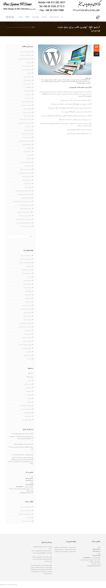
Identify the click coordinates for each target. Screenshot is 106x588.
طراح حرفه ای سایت (27, 183)
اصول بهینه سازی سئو (27, 144)
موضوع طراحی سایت (27, 80)
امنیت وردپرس (28, 126)
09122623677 (19, 487)
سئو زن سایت (28, 62)
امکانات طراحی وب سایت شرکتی (25, 215)
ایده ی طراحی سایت (27, 83)
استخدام (29, 380)
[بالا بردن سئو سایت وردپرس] (65, 60)
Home (33, 27)
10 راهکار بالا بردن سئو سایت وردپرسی (79, 80)
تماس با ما (21, 17)
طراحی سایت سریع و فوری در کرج (24, 194)
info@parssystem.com (26, 493)
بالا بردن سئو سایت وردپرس (80, 87)
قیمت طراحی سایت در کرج (26, 51)
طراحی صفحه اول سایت (26, 101)
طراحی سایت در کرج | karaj (25, 405)
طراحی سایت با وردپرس (26, 133)
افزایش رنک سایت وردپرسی (50, 80)
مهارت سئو (29, 73)
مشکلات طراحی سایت (27, 76)
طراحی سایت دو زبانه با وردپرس (25, 123)
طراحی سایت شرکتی (27, 108)
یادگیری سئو (28, 148)
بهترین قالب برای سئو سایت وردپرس (69, 81)
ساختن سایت (28, 158)
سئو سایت (44, 17)
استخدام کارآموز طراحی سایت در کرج (24, 223)
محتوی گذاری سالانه (27, 412)
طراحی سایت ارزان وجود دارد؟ (25, 205)
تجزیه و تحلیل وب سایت (26, 69)
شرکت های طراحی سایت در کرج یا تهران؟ (23, 190)
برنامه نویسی (28, 387)
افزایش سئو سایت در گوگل (25, 169)
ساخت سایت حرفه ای (27, 112)
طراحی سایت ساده (27, 116)
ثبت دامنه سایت (28, 98)
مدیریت (86, 78)
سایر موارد (29, 402)
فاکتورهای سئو (28, 87)
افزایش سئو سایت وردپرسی (25, 162)
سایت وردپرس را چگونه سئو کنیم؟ (52, 81)
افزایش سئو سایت (27, 165)
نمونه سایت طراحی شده (26, 420)
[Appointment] (98, 17)
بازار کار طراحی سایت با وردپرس (25, 59)
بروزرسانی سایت (35, 17)
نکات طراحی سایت (27, 91)
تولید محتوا (29, 395)
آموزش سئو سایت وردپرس (64, 80)
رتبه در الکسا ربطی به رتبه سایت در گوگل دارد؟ (22, 201)
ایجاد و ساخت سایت (27, 384)
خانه (62, 17)
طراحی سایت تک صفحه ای (26, 105)
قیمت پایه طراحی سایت (26, 176)
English (27, 17)
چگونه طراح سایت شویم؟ (26, 198)
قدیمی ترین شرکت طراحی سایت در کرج (23, 219)
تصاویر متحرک (28, 391)
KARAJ (31, 373)
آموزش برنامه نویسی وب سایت (25, 141)
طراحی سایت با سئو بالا (26, 66)
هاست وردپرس (28, 94)
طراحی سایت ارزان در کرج (26, 226)
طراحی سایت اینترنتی (27, 137)
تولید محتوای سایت (27, 130)
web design (30, 377)
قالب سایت (29, 155)
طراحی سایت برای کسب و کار (25, 119)
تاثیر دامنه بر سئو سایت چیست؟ (24, 173)
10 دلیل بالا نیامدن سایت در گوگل (25, 212)
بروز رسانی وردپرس (27, 151)
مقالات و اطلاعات (28, 416)
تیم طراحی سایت (28, 187)
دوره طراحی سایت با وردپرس (25, 55)
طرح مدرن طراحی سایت (26, 180)
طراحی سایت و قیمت (54, 17)
